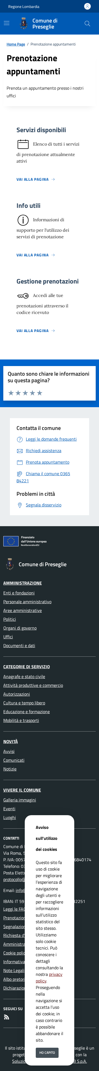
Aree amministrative (22, 610)
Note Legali (13, 970)
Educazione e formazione (26, 711)
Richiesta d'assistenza (23, 935)
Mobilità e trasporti (21, 720)
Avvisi (9, 751)
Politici (9, 619)
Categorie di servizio (26, 666)
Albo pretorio (15, 979)
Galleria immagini (19, 800)
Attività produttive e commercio (33, 685)
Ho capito (47, 1052)
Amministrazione (22, 583)
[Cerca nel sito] (87, 23)
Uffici (8, 636)
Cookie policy (15, 953)
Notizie (9, 769)
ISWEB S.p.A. (75, 1061)
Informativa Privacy (21, 961)
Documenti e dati (19, 645)
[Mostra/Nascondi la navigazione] (6, 23)
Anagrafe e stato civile (24, 676)
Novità (10, 741)
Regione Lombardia (23, 6)
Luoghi (9, 817)
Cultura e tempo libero (24, 702)
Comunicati (13, 760)
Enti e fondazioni (19, 593)
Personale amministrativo (27, 601)
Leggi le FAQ (14, 909)
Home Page (16, 44)
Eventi (9, 808)
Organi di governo (20, 628)
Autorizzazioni (16, 694)
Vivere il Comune (22, 790)
